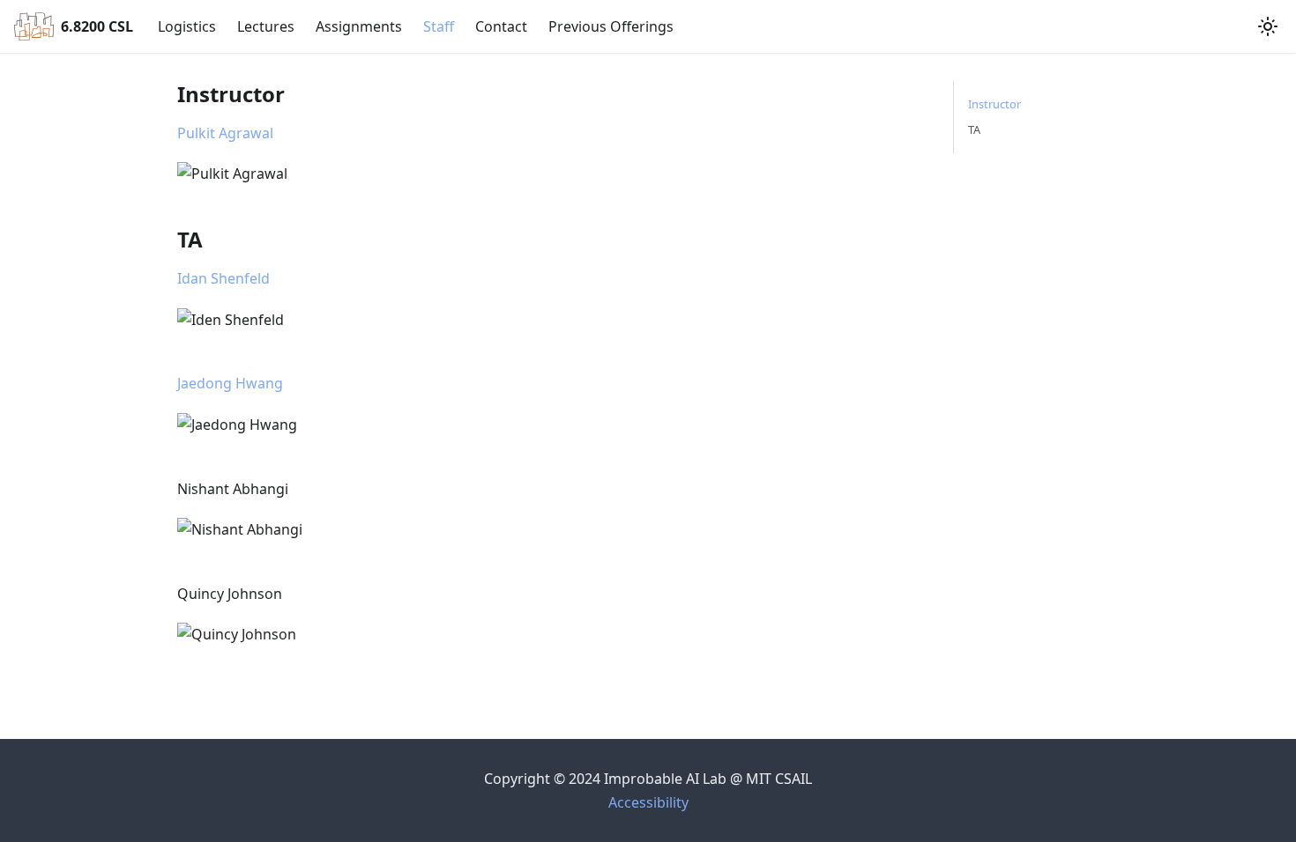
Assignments (359, 26)
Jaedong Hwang (230, 383)
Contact (501, 26)
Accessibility (648, 802)
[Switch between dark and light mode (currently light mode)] (1268, 26)
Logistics (187, 26)
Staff (438, 26)
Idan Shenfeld (223, 278)
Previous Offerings (611, 26)
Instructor (994, 104)
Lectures (265, 26)
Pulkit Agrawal (225, 133)
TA (974, 129)
